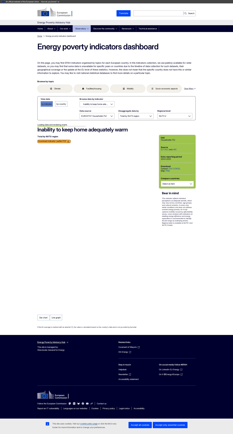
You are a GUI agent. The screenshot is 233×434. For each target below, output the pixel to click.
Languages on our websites (75, 408)
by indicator (47, 104)
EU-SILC (165, 149)
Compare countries (170, 178)
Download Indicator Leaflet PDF (52, 141)
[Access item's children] (55, 28)
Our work (64, 28)
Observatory (80, 28)
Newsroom (126, 28)
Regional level (164, 111)
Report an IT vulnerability (48, 408)
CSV (171, 168)
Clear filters (188, 89)
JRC (175, 149)
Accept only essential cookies (170, 425)
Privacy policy (109, 408)
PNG (168, 171)
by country (61, 104)
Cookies (95, 408)
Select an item (168, 184)
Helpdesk (122, 369)
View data (45, 99)
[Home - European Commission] (57, 12)
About (50, 28)
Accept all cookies (140, 425)
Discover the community (104, 28)
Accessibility (139, 408)
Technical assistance (148, 28)
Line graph (56, 317)
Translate (123, 13)
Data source (85, 111)
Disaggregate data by (128, 111)
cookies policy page (89, 423)
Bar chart (43, 317)
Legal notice (124, 408)
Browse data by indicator (91, 99)
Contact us (101, 403)
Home (40, 28)
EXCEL (177, 168)
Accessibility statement (128, 379)
